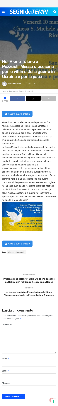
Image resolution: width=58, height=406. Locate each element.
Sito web (6, 383)
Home (4, 91)
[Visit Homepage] (29, 11)
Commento (8, 324)
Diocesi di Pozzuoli (26, 91)
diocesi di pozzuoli (16, 252)
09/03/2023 (30, 83)
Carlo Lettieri (15, 83)
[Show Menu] (3, 11)
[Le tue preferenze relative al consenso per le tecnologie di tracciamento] (53, 401)
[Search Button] (54, 11)
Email (5, 370)
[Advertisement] (29, 3)
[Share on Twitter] (33, 98)
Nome (5, 358)
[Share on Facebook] (17, 98)
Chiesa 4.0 (13, 91)
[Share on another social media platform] (48, 98)
